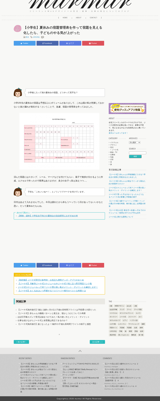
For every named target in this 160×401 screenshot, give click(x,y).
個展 (143, 324)
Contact (93, 18)
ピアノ (125, 320)
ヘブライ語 (134, 320)
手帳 (120, 331)
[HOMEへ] (80, 8)
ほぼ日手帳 (113, 309)
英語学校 (113, 335)
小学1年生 (36, 37)
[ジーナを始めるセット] (127, 113)
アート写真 (138, 309)
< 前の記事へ (21, 342)
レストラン (122, 324)
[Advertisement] (59, 66)
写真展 (129, 328)
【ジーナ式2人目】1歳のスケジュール (119, 386)
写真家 (122, 328)
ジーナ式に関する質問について (121, 217)
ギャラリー (113, 317)
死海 (136, 331)
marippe (115, 367)
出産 (135, 328)
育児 (27, 37)
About (78, 18)
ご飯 (135, 306)
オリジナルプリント (126, 313)
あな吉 (129, 306)
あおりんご (116, 375)
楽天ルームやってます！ (118, 133)
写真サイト (113, 328)
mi (112, 389)
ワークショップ (133, 324)
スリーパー (132, 317)
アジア (122, 309)
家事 (141, 328)
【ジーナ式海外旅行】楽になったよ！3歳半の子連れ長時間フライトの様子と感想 (54, 324)
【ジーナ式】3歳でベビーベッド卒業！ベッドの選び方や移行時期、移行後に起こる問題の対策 (127, 203)
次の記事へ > (97, 342)
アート (129, 309)
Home (65, 18)
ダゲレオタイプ (115, 320)
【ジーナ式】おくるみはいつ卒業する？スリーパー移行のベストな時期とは (52, 291)
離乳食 (134, 335)
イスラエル (114, 142)
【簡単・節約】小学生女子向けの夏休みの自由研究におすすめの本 (48, 216)
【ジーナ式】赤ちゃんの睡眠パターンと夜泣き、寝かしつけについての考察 (52, 313)
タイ (140, 317)
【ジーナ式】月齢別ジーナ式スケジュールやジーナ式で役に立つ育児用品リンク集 (55, 284)
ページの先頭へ (80, 351)
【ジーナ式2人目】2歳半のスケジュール (120, 364)
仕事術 (112, 155)
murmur (107, 367)
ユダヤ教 (113, 324)
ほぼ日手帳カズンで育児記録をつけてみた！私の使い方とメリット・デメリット (54, 317)
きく (126, 383)
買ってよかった (123, 335)
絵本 (141, 331)
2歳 (111, 306)
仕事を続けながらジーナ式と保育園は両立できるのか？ (43, 320)
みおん (114, 383)
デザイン (113, 145)
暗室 (130, 331)
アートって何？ (68, 375)
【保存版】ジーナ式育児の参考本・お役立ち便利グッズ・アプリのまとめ (51, 280)
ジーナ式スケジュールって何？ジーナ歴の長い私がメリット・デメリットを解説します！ (58, 287)
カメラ (138, 313)
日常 (112, 159)
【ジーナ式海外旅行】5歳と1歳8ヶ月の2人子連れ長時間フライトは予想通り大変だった (57, 310)
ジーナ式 (115, 150)
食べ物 (141, 335)
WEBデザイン (119, 306)
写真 (112, 157)
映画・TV (113, 152)
